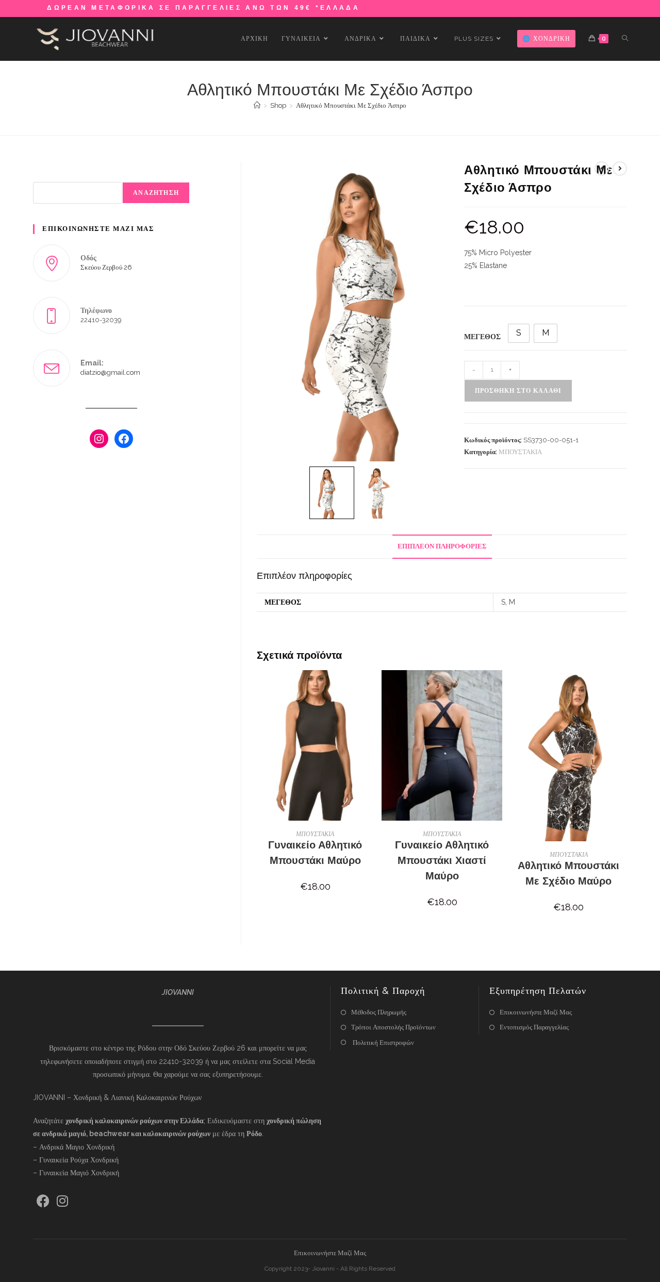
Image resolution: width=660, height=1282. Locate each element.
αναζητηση (156, 192)
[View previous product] (602, 168)
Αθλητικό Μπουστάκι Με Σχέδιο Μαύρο (568, 873)
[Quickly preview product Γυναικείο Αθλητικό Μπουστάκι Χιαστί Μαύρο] (497, 688)
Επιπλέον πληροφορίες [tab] (442, 546)
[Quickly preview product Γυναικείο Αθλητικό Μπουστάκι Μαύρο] (370, 688)
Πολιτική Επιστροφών (382, 1042)
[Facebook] (123, 438)
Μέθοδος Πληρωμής (378, 1012)
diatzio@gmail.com (110, 372)
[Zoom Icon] (357, 311)
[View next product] (620, 168)
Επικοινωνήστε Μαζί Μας (536, 1012)
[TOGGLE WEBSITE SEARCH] (625, 39)
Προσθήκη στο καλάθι (518, 390)
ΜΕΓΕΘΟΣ (482, 336)
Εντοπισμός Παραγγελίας (534, 1027)
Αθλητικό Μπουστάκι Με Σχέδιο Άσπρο (351, 105)
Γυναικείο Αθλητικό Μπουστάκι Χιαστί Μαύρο (442, 860)
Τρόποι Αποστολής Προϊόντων (393, 1027)
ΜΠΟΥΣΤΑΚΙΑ (520, 452)
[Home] (257, 105)
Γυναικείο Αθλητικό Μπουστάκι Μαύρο (315, 852)
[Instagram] (99, 438)
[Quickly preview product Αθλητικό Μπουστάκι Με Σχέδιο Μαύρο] (624, 688)
